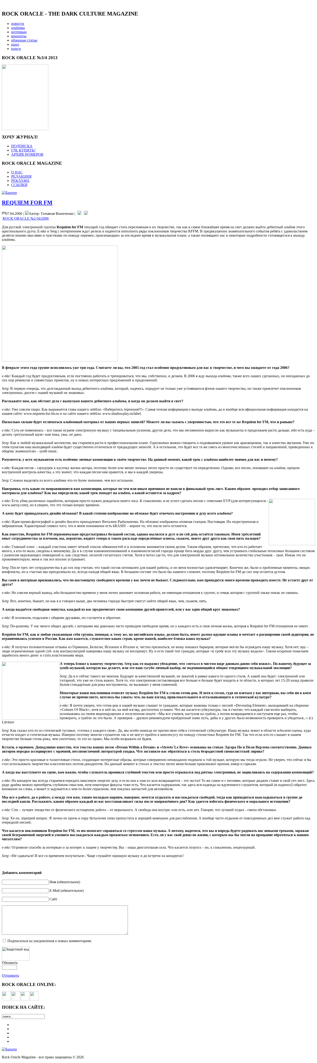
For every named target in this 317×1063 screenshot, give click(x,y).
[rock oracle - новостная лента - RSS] (34, 999)
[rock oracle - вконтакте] (6, 999)
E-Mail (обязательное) (66, 890)
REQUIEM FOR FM (27, 203)
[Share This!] (79, 214)
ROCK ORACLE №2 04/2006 (26, 218)
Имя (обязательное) (64, 882)
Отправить (10, 975)
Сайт (53, 899)
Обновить (10, 963)
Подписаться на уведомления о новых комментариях (49, 941)
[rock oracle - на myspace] (15, 999)
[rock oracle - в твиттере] (25, 999)
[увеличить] (25, 129)
